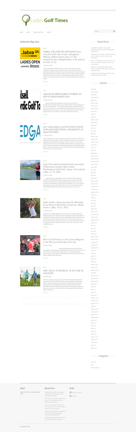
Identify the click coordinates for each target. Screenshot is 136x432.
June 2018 (93, 228)
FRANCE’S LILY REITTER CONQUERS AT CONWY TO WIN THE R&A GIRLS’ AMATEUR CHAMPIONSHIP (102, 68)
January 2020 (94, 184)
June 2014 (93, 306)
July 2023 (93, 114)
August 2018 (94, 223)
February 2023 (94, 120)
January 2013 (94, 339)
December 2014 (94, 300)
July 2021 (93, 147)
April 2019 (93, 206)
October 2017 (94, 245)
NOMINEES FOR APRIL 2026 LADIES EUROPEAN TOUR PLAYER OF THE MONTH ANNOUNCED (102, 49)
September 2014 (95, 303)
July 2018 (93, 225)
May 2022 (93, 133)
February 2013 (94, 337)
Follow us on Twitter (77, 392)
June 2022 (93, 131)
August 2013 (94, 320)
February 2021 (94, 156)
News (21, 32)
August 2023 (94, 111)
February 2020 (94, 181)
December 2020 (94, 158)
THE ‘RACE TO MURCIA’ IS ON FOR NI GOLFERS (63, 272)
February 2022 (94, 136)
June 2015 (93, 287)
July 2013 (93, 323)
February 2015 (94, 298)
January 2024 (94, 106)
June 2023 (93, 117)
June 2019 (93, 200)
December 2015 (94, 275)
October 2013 (94, 314)
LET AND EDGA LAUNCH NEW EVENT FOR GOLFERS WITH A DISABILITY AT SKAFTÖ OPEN (63, 129)
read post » (45, 81)
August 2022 (94, 125)
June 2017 (93, 253)
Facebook (74, 396)
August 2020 (94, 167)
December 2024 (94, 97)
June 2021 (93, 150)
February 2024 (94, 103)
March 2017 (94, 261)
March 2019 (94, 209)
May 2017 (93, 256)
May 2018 (93, 231)
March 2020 (94, 178)
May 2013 (93, 328)
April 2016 (93, 273)
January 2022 (94, 139)
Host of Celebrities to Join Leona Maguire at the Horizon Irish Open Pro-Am (63, 240)
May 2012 (93, 345)
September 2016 (95, 270)
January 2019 (94, 211)
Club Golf (93, 362)
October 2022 (94, 122)
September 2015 (95, 281)
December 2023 (94, 108)
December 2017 (94, 239)
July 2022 (93, 128)
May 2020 (93, 172)
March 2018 (94, 234)
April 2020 (93, 175)
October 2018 (94, 217)
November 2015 (94, 278)
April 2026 (93, 89)
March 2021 (94, 153)
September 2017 (95, 248)
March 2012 (94, 348)
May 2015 (93, 289)
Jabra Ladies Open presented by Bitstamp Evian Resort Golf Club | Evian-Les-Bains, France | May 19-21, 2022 (63, 204)
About (28, 32)
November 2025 (94, 92)
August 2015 (94, 284)
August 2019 (94, 195)
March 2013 (94, 334)
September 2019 (95, 192)
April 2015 (93, 292)
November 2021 (94, 142)
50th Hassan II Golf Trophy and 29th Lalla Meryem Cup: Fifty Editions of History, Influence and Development (103, 56)
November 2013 (94, 312)
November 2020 (94, 161)
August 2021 (94, 145)
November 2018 (94, 214)
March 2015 (94, 295)
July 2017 (93, 250)
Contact (49, 32)
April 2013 (93, 331)
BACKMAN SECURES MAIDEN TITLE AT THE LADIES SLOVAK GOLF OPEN (55, 418)
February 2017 (94, 264)
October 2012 (94, 342)
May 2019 (93, 203)
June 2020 (93, 170)
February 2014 (94, 309)
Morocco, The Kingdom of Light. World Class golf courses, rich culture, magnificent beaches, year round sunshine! (103, 62)
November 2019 (94, 186)
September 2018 (95, 220)
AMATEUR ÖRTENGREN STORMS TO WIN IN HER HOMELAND (62, 95)
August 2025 (94, 94)
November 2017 (94, 242)
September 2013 (95, 317)
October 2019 (94, 189)
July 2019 (93, 197)
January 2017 (94, 267)
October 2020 (94, 164)
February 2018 (94, 236)
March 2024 (94, 100)
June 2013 (93, 326)
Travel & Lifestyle (38, 32)
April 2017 (93, 259)
